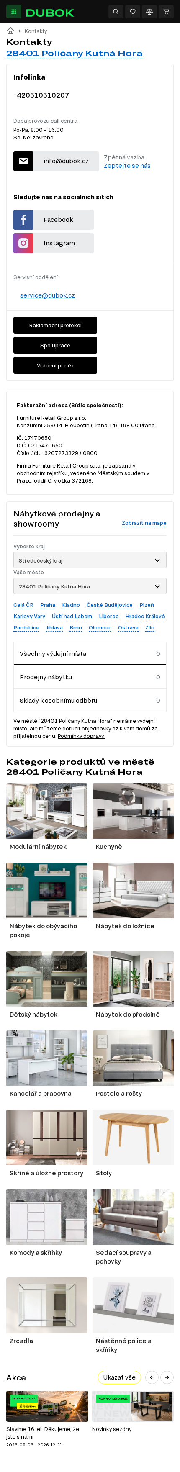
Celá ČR (23, 605)
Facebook (58, 219)
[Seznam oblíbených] (132, 11)
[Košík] (166, 11)
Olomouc (100, 627)
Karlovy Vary (29, 616)
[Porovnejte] (149, 11)
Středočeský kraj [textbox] (40, 560)
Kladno (71, 605)
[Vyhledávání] (116, 11)
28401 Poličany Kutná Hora (74, 53)
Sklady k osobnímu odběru (58, 700)
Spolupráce (55, 345)
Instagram (59, 243)
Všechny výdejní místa (53, 653)
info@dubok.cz (66, 160)
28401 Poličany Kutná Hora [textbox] (54, 586)
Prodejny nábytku (46, 677)
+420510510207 (41, 95)
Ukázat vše (119, 1377)
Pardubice (26, 627)
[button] (152, 1377)
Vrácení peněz (55, 365)
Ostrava (128, 627)
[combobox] (90, 560)
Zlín (149, 627)
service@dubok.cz (47, 295)
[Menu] (13, 11)
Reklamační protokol (55, 325)
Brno (75, 627)
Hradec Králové (145, 616)
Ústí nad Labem (72, 616)
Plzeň (146, 605)
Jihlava (54, 627)
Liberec (108, 616)
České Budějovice (110, 605)
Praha (47, 605)
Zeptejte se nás (127, 165)
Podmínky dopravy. (81, 736)
